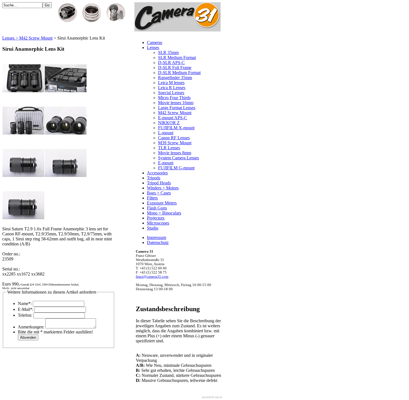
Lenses (153, 47)
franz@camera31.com (152, 277)
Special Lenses (171, 92)
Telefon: (25, 315)
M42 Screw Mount (174, 112)
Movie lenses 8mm (174, 152)
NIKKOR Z (169, 122)
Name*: (25, 303)
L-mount (165, 132)
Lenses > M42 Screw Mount (27, 38)
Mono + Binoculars (164, 213)
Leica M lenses (171, 82)
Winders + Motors (163, 188)
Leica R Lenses (171, 87)
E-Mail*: (25, 309)
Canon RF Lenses (174, 137)
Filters (152, 198)
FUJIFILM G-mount (176, 167)
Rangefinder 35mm (175, 77)
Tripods (153, 177)
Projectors (155, 218)
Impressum (156, 237)
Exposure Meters (162, 203)
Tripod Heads (159, 183)
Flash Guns (157, 208)
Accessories (157, 172)
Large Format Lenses (176, 107)
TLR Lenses (169, 147)
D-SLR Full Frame (174, 67)
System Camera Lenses (178, 157)
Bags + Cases (159, 193)
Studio (152, 228)
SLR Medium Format (177, 57)
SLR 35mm (168, 52)
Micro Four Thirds (174, 97)
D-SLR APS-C (171, 62)
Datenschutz (158, 242)
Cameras (154, 42)
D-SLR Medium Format (179, 72)
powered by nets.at (212, 397)
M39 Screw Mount (174, 142)
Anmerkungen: (31, 327)
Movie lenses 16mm (175, 102)
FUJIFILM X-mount (176, 127)
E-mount (165, 162)
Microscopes (158, 223)
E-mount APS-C (172, 117)
